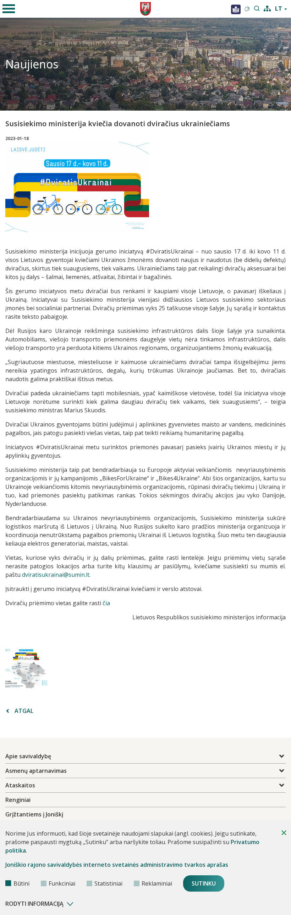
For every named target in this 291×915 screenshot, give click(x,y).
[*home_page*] (236, 9)
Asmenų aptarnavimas (36, 771)
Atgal (24, 711)
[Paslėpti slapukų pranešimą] (284, 832)
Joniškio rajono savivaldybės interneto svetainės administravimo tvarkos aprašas (116, 865)
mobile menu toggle (9, 9)
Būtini (21, 883)
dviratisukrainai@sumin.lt (55, 575)
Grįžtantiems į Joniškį (34, 814)
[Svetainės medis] (267, 8)
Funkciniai (62, 883)
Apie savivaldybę (28, 756)
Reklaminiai (157, 883)
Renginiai (18, 800)
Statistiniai (108, 883)
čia (106, 603)
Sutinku (204, 883)
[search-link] (257, 9)
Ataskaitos (20, 785)
